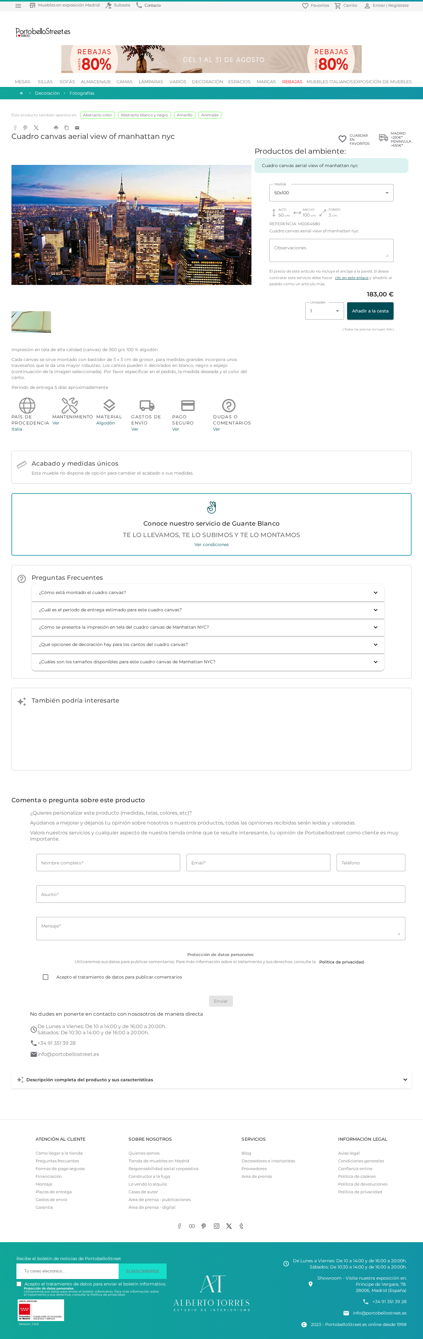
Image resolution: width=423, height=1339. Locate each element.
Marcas (266, 81)
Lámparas (151, 81)
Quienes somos (144, 1153)
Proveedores (254, 1168)
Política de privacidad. (107, 1295)
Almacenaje (96, 81)
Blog (246, 1153)
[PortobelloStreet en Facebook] (180, 1227)
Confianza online (355, 1168)
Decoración (207, 81)
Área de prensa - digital (152, 1207)
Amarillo (185, 115)
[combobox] (331, 192)
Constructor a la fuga (149, 1176)
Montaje (44, 1184)
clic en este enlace (351, 278)
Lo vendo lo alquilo (148, 1184)
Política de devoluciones (362, 1184)
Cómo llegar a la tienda (59, 1153)
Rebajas (292, 81)
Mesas (22, 81)
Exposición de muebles (383, 81)
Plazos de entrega (54, 1192)
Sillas (45, 81)
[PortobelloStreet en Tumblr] (242, 1227)
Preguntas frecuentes (57, 1161)
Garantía (44, 1207)
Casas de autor (143, 1192)
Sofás (67, 81)
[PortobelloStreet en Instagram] (218, 1227)
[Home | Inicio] (20, 93)
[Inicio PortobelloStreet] (40, 36)
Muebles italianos (330, 81)
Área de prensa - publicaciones (160, 1199)
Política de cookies (357, 1176)
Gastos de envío (51, 1199)
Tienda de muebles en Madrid (159, 1161)
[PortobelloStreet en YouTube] (193, 1227)
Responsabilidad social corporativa (163, 1168)
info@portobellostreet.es (68, 1054)
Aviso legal (349, 1153)
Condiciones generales (361, 1161)
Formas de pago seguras (60, 1168)
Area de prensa (257, 1176)
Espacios (239, 81)
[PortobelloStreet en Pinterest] (205, 1227)
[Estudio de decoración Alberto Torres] (211, 1311)
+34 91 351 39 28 (56, 1043)
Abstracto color (97, 115)
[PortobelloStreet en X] (230, 1227)
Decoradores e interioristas (268, 1161)
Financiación (49, 1176)
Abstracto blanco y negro (144, 115)
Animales (210, 115)
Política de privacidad (360, 1192)
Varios (177, 81)
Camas (124, 81)
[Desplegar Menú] (18, 6)
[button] (208, 592)
